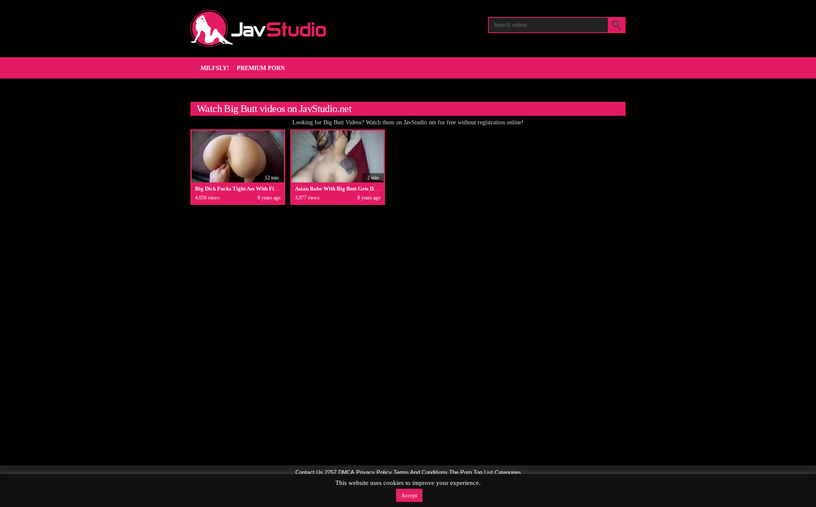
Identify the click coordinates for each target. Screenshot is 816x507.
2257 (331, 473)
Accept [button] (409, 495)
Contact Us (309, 473)
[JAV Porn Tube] (258, 28)
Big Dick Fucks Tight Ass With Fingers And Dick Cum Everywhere (274, 188)
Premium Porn (261, 68)
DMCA (346, 473)
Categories (508, 473)
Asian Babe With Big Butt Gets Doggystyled (347, 188)
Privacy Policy (374, 473)
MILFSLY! (215, 68)
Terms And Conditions (421, 473)
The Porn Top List (471, 473)
